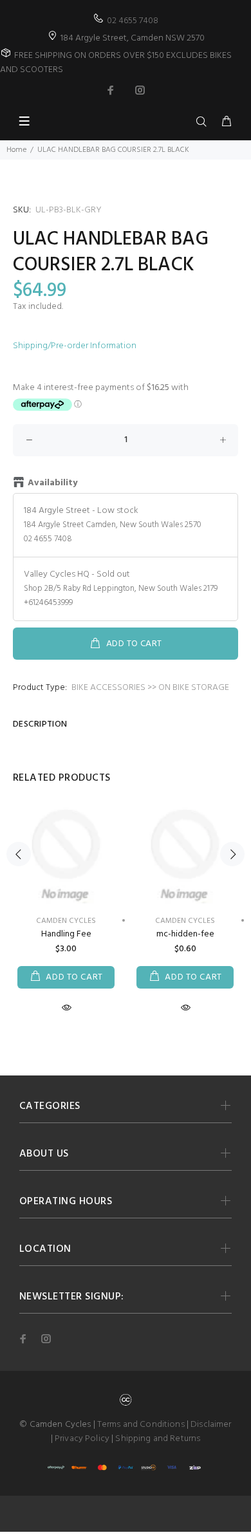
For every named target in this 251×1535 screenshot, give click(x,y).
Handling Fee (66, 934)
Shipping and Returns (157, 1438)
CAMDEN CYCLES (66, 921)
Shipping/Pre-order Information (74, 346)
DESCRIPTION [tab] (40, 724)
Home (16, 150)
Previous (18, 854)
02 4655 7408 (132, 21)
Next (232, 854)
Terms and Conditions (141, 1424)
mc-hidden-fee (185, 934)
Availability (52, 483)
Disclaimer (211, 1424)
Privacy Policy (82, 1438)
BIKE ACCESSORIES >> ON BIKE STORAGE (150, 687)
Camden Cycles (185, 921)
